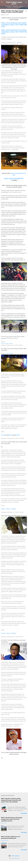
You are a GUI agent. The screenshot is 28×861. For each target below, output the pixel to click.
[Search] (26, 3)
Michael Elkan (17, 858)
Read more (24, 813)
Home (2, 343)
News (6, 343)
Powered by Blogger (14, 855)
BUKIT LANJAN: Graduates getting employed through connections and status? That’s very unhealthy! (11, 800)
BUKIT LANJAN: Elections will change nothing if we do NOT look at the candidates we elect (11, 819)
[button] (26, 11)
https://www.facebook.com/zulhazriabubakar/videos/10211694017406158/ (14, 32)
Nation (11, 343)
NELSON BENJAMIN (8, 353)
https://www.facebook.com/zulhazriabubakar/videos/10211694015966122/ (14, 25)
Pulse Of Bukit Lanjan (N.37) (14, 3)
